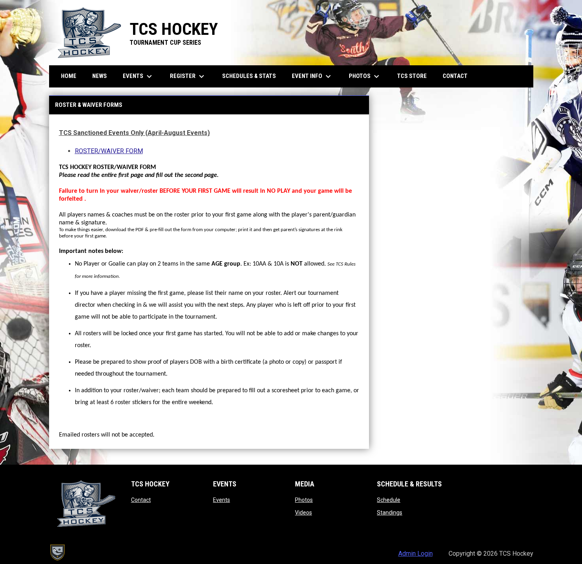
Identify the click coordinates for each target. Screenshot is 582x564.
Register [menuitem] (188, 76)
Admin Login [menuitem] (415, 553)
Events (221, 500)
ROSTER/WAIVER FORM (109, 151)
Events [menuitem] (138, 76)
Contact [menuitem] (455, 76)
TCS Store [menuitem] (415, 76)
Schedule (388, 500)
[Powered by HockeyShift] (57, 552)
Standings (389, 512)
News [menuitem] (99, 76)
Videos (303, 512)
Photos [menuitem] (365, 76)
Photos (304, 500)
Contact (141, 500)
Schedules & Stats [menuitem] (249, 76)
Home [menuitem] (68, 76)
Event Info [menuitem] (312, 76)
